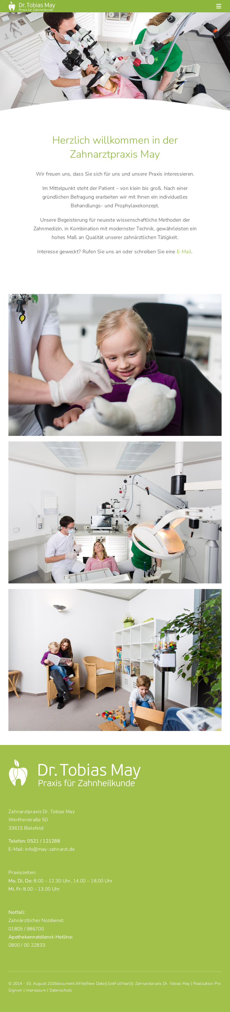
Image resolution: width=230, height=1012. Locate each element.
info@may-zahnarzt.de (50, 849)
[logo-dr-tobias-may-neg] (31, 3)
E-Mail (184, 251)
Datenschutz (61, 990)
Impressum (36, 990)
